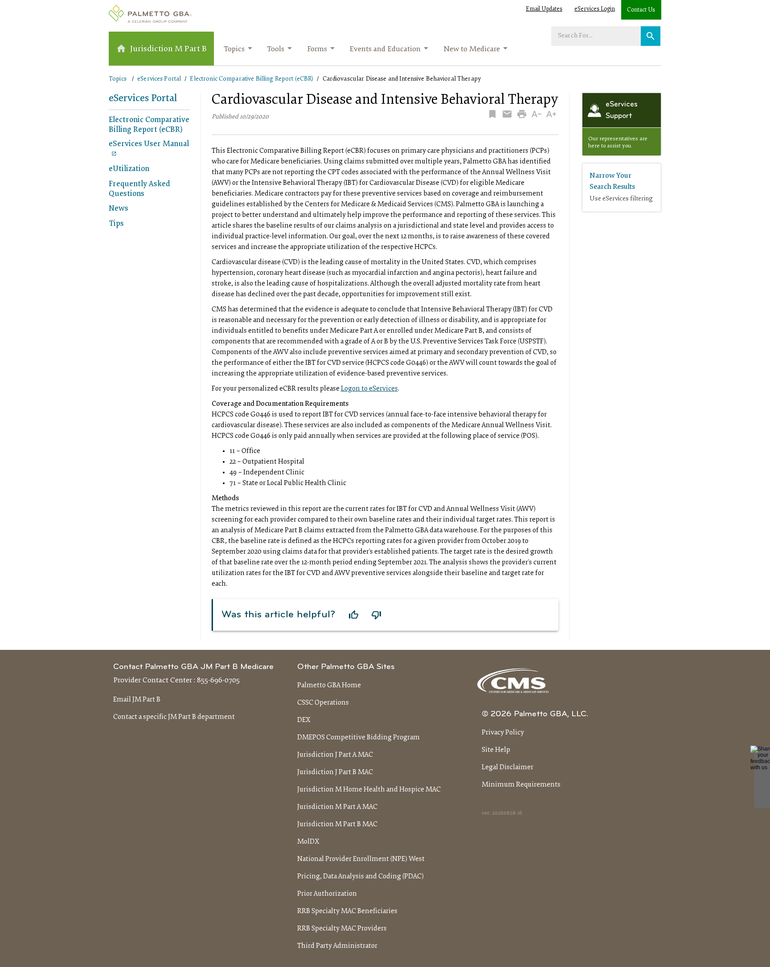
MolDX (308, 841)
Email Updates (544, 9)
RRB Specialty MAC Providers (342, 928)
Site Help (496, 750)
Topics (234, 49)
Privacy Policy (503, 732)
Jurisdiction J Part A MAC (335, 755)
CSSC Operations (323, 702)
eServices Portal (159, 79)
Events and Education (385, 49)
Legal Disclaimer (507, 767)
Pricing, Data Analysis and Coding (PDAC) (360, 876)
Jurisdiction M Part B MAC (337, 824)
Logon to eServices (369, 388)
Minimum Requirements (521, 784)
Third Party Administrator (337, 946)
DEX (304, 720)
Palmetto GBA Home (329, 685)
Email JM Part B (136, 699)
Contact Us (641, 10)
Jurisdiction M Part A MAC (337, 807)
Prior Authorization (327, 894)
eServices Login (594, 9)
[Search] (650, 36)
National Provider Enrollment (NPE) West (361, 859)
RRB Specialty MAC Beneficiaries (347, 911)
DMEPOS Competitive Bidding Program (358, 737)
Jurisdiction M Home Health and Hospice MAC (369, 789)
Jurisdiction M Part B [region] (168, 49)
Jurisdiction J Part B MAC (335, 772)
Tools (275, 49)
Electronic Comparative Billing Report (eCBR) (251, 79)
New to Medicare (471, 49)
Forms (317, 49)
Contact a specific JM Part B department (174, 717)
